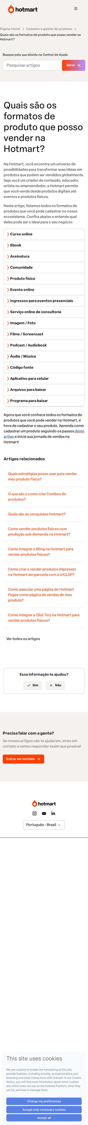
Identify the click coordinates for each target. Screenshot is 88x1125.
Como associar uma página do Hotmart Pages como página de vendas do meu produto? (41, 594)
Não (58, 685)
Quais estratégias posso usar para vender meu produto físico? (42, 476)
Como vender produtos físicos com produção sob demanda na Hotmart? (39, 531)
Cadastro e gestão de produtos (49, 29)
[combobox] (26, 825)
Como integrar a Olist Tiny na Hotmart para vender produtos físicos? (44, 618)
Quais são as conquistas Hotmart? (36, 514)
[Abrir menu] (76, 8)
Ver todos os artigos (23, 639)
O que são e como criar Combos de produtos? (37, 497)
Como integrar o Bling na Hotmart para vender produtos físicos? (40, 552)
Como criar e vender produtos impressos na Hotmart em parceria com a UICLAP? (42, 572)
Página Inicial (10, 29)
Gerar (71, 65)
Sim (35, 685)
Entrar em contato (20, 759)
